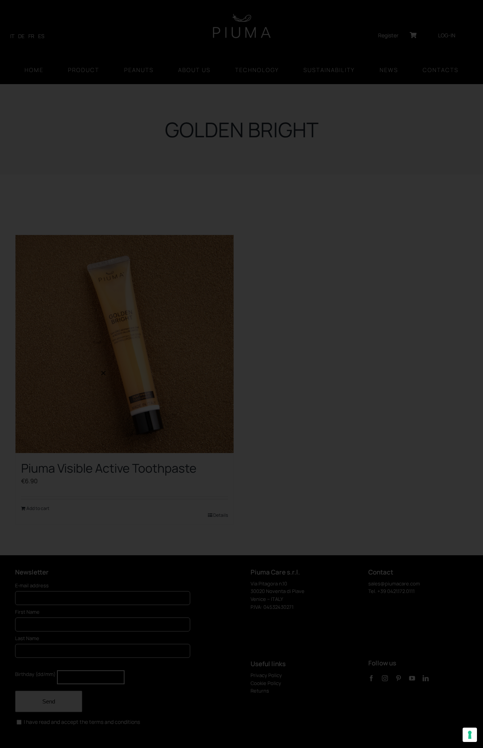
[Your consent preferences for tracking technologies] (470, 735)
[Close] (103, 373)
